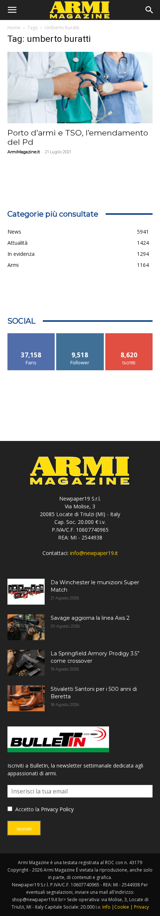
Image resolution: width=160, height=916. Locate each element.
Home (13, 27)
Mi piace (31, 336)
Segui (80, 336)
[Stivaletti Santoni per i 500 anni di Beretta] (26, 698)
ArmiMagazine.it (23, 151)
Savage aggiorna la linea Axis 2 (90, 618)
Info (106, 907)
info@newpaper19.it (94, 552)
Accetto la (26, 809)
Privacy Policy (57, 809)
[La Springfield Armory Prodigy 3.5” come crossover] (26, 663)
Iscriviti (129, 336)
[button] (12, 10)
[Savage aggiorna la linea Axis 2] (26, 627)
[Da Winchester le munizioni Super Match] (26, 592)
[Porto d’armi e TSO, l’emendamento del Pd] (80, 87)
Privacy (141, 907)
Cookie (121, 907)
